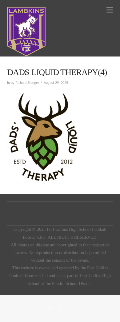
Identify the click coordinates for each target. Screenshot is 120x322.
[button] (109, 10)
